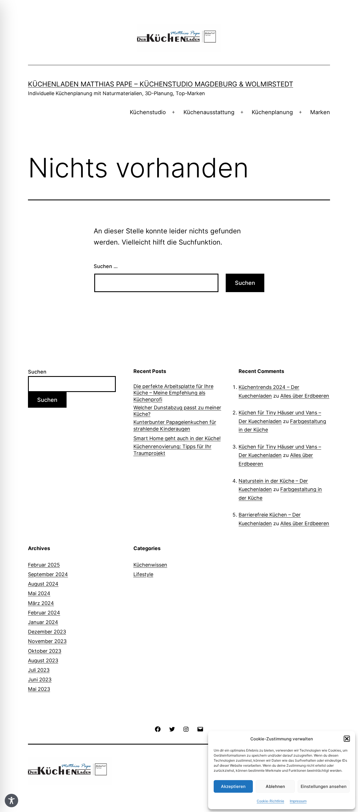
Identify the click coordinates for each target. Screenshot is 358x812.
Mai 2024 (39, 593)
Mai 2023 (39, 689)
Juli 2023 (39, 670)
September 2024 (48, 574)
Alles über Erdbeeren (304, 396)
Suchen (37, 372)
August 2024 (43, 584)
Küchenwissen (150, 565)
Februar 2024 (44, 613)
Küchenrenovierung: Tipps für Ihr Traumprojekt (172, 449)
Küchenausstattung (208, 112)
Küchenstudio (148, 112)
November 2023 (47, 641)
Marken (320, 112)
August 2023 (43, 660)
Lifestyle (143, 574)
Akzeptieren (233, 786)
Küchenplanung (272, 112)
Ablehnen (275, 786)
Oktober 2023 (44, 651)
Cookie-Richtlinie (270, 801)
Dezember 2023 (47, 632)
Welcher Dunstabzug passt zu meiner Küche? (177, 411)
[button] (347, 738)
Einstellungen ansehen (324, 786)
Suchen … (106, 266)
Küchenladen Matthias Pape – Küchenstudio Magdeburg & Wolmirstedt (160, 84)
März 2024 (41, 603)
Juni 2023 (39, 679)
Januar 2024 (43, 622)
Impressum (298, 801)
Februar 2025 (44, 565)
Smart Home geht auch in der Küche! (177, 438)
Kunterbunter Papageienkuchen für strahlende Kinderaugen (174, 425)
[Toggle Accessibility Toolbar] (11, 800)
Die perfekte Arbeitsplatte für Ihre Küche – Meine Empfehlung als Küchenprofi (173, 392)
